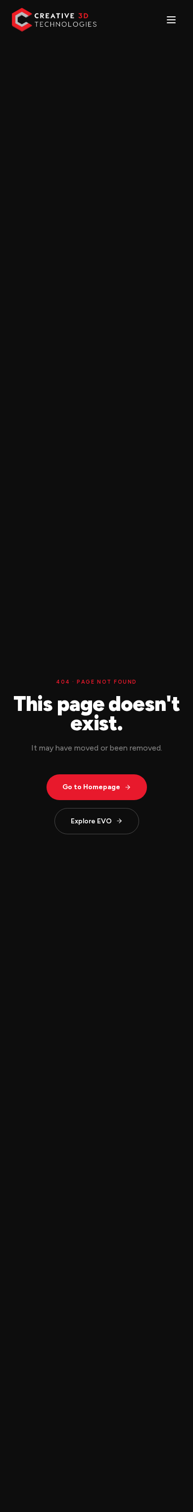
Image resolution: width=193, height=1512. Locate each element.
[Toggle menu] (171, 20)
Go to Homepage (91, 787)
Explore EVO (91, 821)
